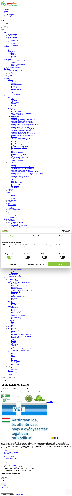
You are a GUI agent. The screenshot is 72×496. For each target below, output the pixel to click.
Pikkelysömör (15, 298)
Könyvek (10, 371)
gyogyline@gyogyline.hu (16, 467)
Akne (12, 99)
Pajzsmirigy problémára (14, 276)
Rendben (59, 264)
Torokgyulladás (12, 75)
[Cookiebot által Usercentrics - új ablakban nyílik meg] (62, 230)
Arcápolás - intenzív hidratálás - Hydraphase (23, 129)
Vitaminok (11, 76)
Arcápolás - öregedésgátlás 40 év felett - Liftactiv (24, 171)
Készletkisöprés (12, 35)
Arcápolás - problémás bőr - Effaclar (21, 126)
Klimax (13, 331)
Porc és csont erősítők (14, 209)
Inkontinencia (15, 337)
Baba (12, 151)
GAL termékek (12, 200)
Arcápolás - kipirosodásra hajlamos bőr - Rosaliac (25, 124)
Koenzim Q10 (12, 205)
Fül (12, 325)
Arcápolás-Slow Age (17, 187)
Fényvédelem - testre (17, 145)
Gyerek (13, 197)
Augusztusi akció (12, 34)
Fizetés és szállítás (9, 457)
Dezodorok (14, 137)
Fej (8, 48)
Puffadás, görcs (15, 312)
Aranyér (13, 345)
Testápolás (14, 107)
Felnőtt (13, 195)
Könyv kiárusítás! (13, 37)
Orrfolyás (10, 73)
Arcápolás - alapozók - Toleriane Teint (21, 132)
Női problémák (12, 328)
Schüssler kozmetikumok (18, 64)
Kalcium (10, 201)
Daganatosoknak (12, 274)
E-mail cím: (4, 477)
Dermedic (10, 189)
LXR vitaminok (12, 43)
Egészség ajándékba (13, 372)
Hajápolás (14, 105)
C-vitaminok (11, 206)
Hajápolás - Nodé (16, 111)
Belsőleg (13, 56)
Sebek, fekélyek (15, 292)
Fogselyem (14, 360)
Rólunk (6, 11)
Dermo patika (8, 95)
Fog (9, 50)
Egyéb (6, 277)
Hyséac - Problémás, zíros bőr (19, 156)
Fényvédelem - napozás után (19, 148)
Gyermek (13, 103)
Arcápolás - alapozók (17, 178)
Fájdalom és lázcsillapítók (15, 70)
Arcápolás (14, 100)
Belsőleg (13, 304)
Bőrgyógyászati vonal (17, 152)
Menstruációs (11, 51)
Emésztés (10, 306)
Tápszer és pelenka (13, 45)
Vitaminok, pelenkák (17, 88)
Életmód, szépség (9, 219)
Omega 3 (10, 213)
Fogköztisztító (15, 364)
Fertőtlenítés (14, 287)
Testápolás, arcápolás (17, 114)
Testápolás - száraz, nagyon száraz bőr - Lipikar (24, 138)
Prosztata (13, 341)
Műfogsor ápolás (16, 361)
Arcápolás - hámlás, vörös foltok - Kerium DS (24, 133)
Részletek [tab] (36, 236)
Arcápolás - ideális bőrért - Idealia (20, 170)
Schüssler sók (15, 65)
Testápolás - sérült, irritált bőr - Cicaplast (22, 140)
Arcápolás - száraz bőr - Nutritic (20, 127)
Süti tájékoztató (8, 454)
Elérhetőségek (8, 16)
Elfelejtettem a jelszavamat (8, 486)
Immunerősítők (12, 216)
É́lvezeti (13, 368)
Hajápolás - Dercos (16, 182)
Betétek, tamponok (16, 330)
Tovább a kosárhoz (19, 494)
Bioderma (10, 108)
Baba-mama (7, 78)
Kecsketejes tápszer (16, 84)
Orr (12, 323)
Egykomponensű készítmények (16, 61)
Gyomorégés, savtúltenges (18, 315)
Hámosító (14, 293)
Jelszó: (2, 480)
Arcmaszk (14, 163)
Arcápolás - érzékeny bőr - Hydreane (21, 121)
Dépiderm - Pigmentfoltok (18, 154)
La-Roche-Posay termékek (15, 116)
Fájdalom (6, 46)
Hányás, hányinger (16, 311)
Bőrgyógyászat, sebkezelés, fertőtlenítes (19, 282)
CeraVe (10, 190)
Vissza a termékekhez (7, 494)
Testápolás (14, 81)
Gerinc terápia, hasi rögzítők (19, 225)
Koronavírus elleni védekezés (19, 285)
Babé (9, 97)
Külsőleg (13, 54)
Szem (12, 322)
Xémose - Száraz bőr (17, 160)
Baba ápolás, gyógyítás (17, 86)
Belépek (3, 484)
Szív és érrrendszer (13, 344)
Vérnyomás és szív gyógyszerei (20, 350)
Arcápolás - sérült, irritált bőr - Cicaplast (22, 135)
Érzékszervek (11, 320)
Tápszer (13, 83)
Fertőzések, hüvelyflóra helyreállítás (21, 336)
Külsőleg (13, 303)
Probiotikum (14, 314)
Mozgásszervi (11, 53)
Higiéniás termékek (16, 288)
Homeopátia (7, 59)
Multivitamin (11, 194)
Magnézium (11, 208)
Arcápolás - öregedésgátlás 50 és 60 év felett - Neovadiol (27, 173)
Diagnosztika (11, 220)
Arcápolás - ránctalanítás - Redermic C (22, 130)
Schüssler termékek (13, 40)
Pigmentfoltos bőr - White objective (21, 113)
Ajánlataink (7, 32)
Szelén (9, 214)
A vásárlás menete (9, 14)
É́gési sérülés (14, 284)
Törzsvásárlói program (10, 458)
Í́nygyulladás (14, 353)
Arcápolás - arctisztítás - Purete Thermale (22, 167)
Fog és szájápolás (12, 352)
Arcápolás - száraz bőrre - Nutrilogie (21, 176)
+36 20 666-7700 (13, 465)
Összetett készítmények (14, 67)
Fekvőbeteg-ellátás (16, 224)
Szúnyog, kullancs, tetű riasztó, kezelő (21, 290)
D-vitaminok (11, 217)
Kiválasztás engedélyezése (36, 264)
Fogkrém (13, 355)
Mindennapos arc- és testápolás (19, 157)
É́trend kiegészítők (16, 269)
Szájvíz (13, 356)
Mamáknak (11, 91)
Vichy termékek (12, 162)
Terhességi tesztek (16, 333)
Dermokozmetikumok (14, 42)
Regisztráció (4, 487)
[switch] (27, 257)
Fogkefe (13, 358)
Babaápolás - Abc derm (17, 110)
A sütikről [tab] (60, 236)
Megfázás (7, 69)
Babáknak (10, 80)
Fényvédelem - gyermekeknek (19, 146)
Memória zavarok (12, 279)
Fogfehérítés (14, 363)
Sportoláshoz (14, 58)
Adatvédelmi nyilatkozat (11, 452)
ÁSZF (6, 451)
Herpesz (13, 295)
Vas (9, 211)
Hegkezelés (14, 299)
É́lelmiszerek (14, 273)
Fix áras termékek (13, 39)
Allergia (10, 301)
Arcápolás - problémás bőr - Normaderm (22, 175)
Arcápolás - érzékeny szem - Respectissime (23, 119)
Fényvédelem (15, 102)
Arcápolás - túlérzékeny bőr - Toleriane (22, 122)
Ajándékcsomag (15, 165)
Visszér (13, 347)
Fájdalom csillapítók (16, 89)
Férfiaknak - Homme (17, 184)
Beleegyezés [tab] (12, 236)
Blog (5, 12)
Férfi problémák (12, 339)
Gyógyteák (14, 369)
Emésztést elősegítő (16, 318)
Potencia (13, 342)
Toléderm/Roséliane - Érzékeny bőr (21, 159)
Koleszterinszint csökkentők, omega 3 (21, 349)
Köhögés (10, 72)
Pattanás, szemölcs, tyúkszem (19, 296)
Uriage (10, 149)
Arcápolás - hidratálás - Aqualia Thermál (22, 168)
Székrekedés (14, 307)
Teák (12, 271)
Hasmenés (14, 309)
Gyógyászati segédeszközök (15, 222)
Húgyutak (10, 326)
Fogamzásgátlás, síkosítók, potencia (21, 334)
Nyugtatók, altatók (13, 281)
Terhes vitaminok (16, 94)
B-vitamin (10, 203)
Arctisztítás (14, 118)
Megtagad (13, 264)
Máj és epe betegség (16, 317)
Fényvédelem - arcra (17, 143)
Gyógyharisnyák (15, 227)
